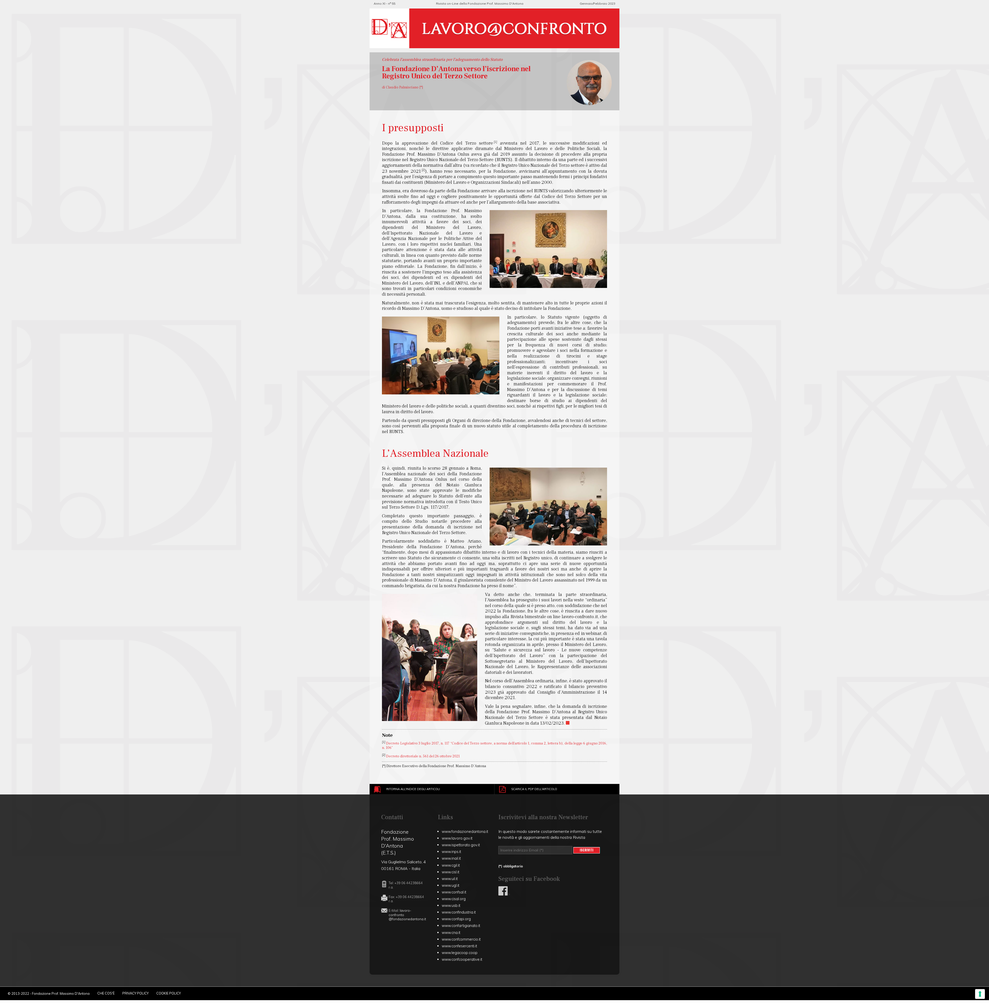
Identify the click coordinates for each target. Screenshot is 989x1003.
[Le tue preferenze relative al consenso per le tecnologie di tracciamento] (980, 994)
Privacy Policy (135, 993)
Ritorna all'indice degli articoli (413, 789)
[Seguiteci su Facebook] (503, 894)
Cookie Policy (168, 993)
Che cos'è (106, 993)
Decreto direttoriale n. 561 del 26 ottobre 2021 (423, 755)
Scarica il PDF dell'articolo (534, 789)
